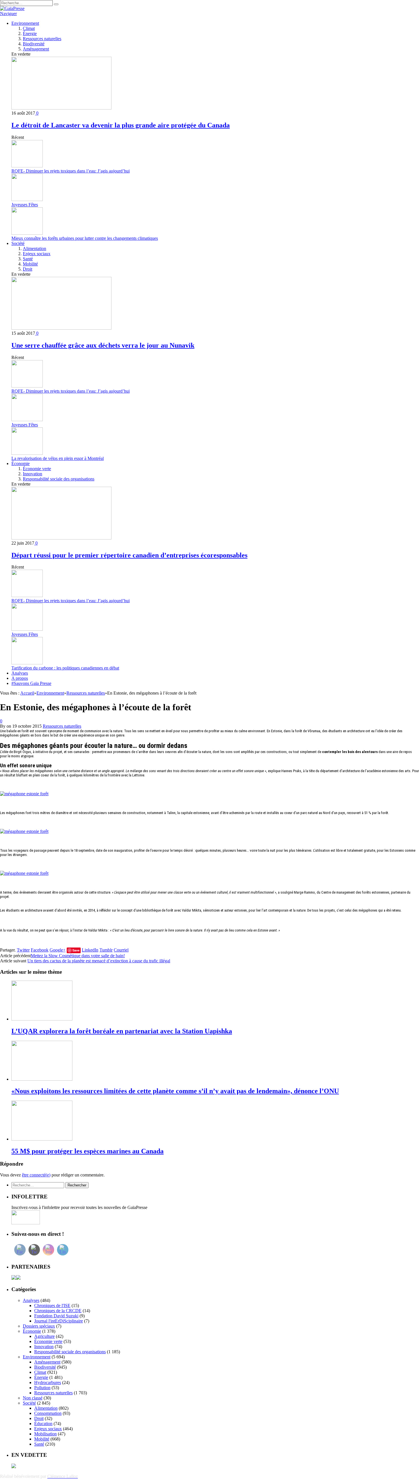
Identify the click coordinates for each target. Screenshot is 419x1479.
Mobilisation (45, 1433)
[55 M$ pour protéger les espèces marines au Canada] (41, 1139)
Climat (29, 28)
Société (18, 243)
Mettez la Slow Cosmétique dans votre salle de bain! (78, 955)
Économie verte (37, 468)
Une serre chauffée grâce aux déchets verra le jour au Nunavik (102, 345)
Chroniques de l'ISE (52, 1305)
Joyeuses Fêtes (24, 204)
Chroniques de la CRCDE (58, 1310)
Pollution (42, 1387)
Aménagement (36, 48)
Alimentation (34, 248)
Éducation (43, 1423)
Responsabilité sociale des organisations (58, 478)
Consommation (48, 1413)
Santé (28, 258)
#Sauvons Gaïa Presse (31, 683)
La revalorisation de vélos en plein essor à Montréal (57, 458)
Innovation (32, 473)
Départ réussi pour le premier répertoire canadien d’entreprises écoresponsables (129, 555)
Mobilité (30, 263)
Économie (20, 463)
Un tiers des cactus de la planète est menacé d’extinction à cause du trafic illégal (98, 960)
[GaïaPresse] (12, 8)
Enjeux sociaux (36, 253)
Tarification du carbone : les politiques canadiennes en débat (65, 668)
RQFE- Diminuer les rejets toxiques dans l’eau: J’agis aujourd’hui (70, 171)
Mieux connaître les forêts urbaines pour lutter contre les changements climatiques (84, 238)
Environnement (25, 23)
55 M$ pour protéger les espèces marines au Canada (87, 1151)
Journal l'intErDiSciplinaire (58, 1320)
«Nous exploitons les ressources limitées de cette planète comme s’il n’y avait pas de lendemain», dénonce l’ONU (175, 1091)
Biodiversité (33, 43)
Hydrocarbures (47, 1382)
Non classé (32, 1397)
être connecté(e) (36, 1174)
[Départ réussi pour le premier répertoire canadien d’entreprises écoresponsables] (61, 537)
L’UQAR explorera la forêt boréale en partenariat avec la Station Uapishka (121, 1031)
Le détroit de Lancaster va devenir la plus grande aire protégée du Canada (120, 125)
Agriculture (44, 1336)
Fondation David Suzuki (56, 1315)
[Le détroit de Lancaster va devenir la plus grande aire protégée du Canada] (61, 108)
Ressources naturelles (42, 38)
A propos (19, 678)
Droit (27, 269)
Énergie (30, 33)
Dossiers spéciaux (39, 1326)
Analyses (19, 673)
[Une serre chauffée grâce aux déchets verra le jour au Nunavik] (61, 328)
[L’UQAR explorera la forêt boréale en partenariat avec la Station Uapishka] (41, 1019)
